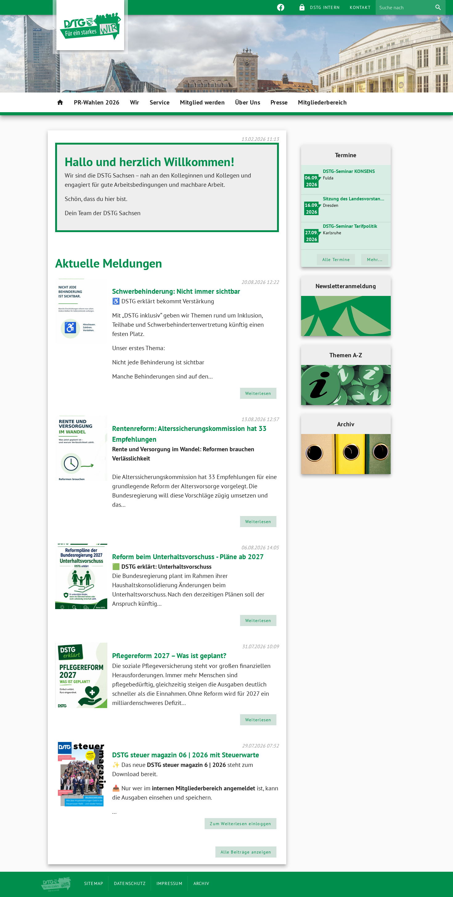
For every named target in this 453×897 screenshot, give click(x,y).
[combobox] (406, 7)
